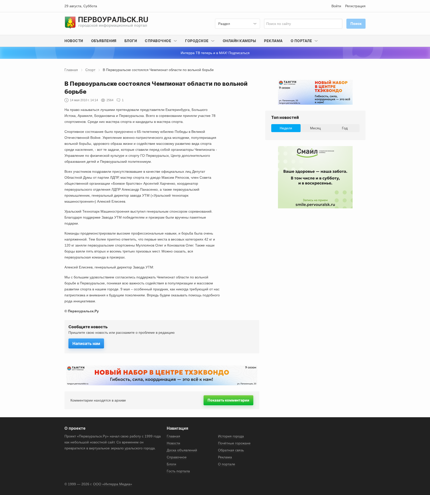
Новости (73, 41)
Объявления (103, 41)
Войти (336, 6)
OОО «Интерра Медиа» (112, 484)
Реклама (273, 41)
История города (231, 436)
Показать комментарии (228, 400)
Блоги (130, 41)
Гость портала (178, 471)
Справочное (177, 457)
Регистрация (355, 6)
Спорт (90, 70)
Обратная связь (231, 450)
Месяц (315, 128)
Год (345, 128)
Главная (71, 70)
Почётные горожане (234, 443)
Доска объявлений (182, 450)
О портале (226, 464)
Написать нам (86, 343)
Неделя (286, 128)
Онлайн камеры (239, 41)
